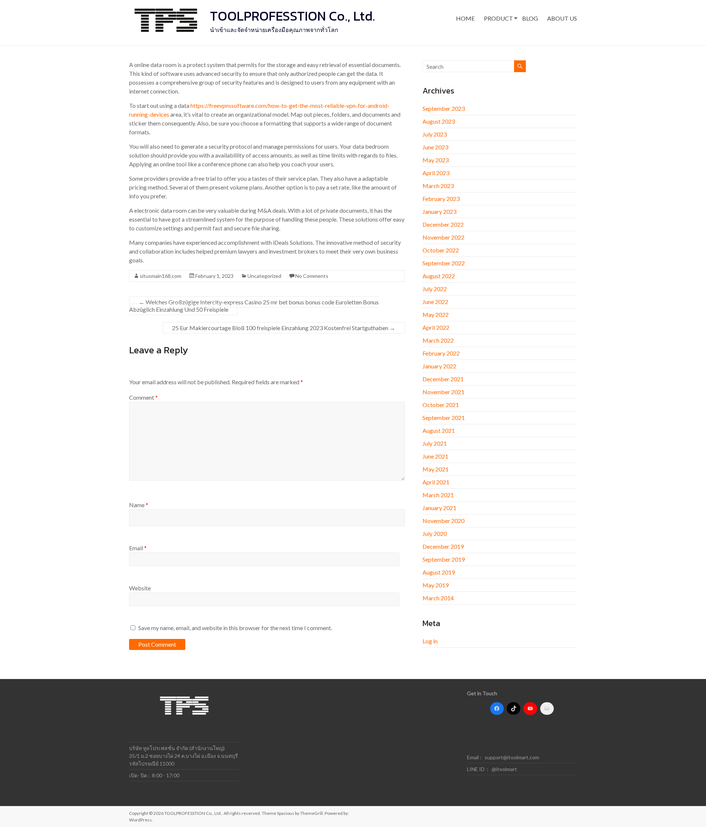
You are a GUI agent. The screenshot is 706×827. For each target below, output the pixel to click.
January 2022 (439, 366)
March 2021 (438, 494)
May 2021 (435, 469)
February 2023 (441, 198)
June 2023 (435, 147)
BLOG (530, 18)
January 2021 (439, 507)
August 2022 (438, 275)
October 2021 (440, 404)
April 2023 (435, 172)
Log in (430, 640)
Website (140, 587)
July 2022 (434, 288)
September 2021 (443, 417)
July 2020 (434, 533)
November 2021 (443, 391)
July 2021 (434, 443)
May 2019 (435, 585)
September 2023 (443, 108)
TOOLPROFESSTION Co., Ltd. (292, 16)
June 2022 (435, 301)
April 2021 (435, 481)
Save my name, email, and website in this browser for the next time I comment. (235, 627)
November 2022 (443, 237)
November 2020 (443, 520)
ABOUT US (562, 18)
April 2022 (435, 327)
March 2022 (438, 340)
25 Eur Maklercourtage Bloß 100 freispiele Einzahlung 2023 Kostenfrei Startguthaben (283, 327)
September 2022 (443, 262)
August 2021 (438, 430)
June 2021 (435, 456)
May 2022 (435, 314)
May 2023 (435, 159)
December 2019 (443, 546)
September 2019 (443, 559)
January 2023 (439, 211)
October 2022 (440, 250)
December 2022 (443, 224)
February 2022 (441, 353)
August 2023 (438, 121)
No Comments (311, 276)
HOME (465, 18)
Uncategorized (264, 276)
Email (138, 547)
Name (138, 504)
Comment (143, 397)
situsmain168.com (160, 276)
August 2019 (438, 572)
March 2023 (438, 185)
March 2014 (438, 597)
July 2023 (434, 134)
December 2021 (443, 378)
